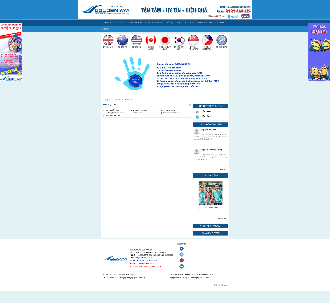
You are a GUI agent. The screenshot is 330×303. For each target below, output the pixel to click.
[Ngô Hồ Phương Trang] (196, 152)
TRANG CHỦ (107, 23)
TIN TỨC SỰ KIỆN (135, 23)
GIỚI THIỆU (120, 23)
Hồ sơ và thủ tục (113, 110)
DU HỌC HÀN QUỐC (179, 48)
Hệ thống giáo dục (114, 115)
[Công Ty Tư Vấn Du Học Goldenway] (165, 19)
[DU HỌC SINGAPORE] (193, 40)
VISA (211, 23)
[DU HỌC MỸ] (136, 40)
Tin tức (117, 100)
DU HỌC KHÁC (221, 47)
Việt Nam (221, 16)
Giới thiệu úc (139, 113)
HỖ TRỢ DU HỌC (173, 23)
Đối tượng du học (169, 110)
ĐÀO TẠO (220, 23)
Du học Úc (128, 100)
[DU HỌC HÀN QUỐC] (179, 40)
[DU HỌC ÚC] (122, 40)
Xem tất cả (223, 170)
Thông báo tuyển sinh (115, 113)
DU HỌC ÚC (122, 47)
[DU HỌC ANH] (108, 40)
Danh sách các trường (171, 113)
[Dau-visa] (218, 204)
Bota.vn (224, 285)
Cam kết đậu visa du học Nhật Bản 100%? (119, 274)
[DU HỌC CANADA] (151, 40)
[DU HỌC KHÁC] (222, 40)
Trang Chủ (107, 100)
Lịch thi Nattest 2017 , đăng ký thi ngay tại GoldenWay (123, 278)
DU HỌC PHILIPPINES (207, 48)
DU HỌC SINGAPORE (193, 48)
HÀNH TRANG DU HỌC (154, 23)
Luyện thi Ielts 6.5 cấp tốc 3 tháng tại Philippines (189, 278)
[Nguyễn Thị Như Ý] (196, 131)
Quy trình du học (141, 110)
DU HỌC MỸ (136, 47)
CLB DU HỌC (188, 23)
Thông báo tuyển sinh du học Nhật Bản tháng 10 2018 (192, 274)
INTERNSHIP (201, 23)
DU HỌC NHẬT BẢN (165, 48)
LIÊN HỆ (106, 29)
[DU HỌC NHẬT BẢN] (165, 40)
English (213, 16)
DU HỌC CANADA (150, 48)
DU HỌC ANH (108, 47)
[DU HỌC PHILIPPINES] (207, 40)
